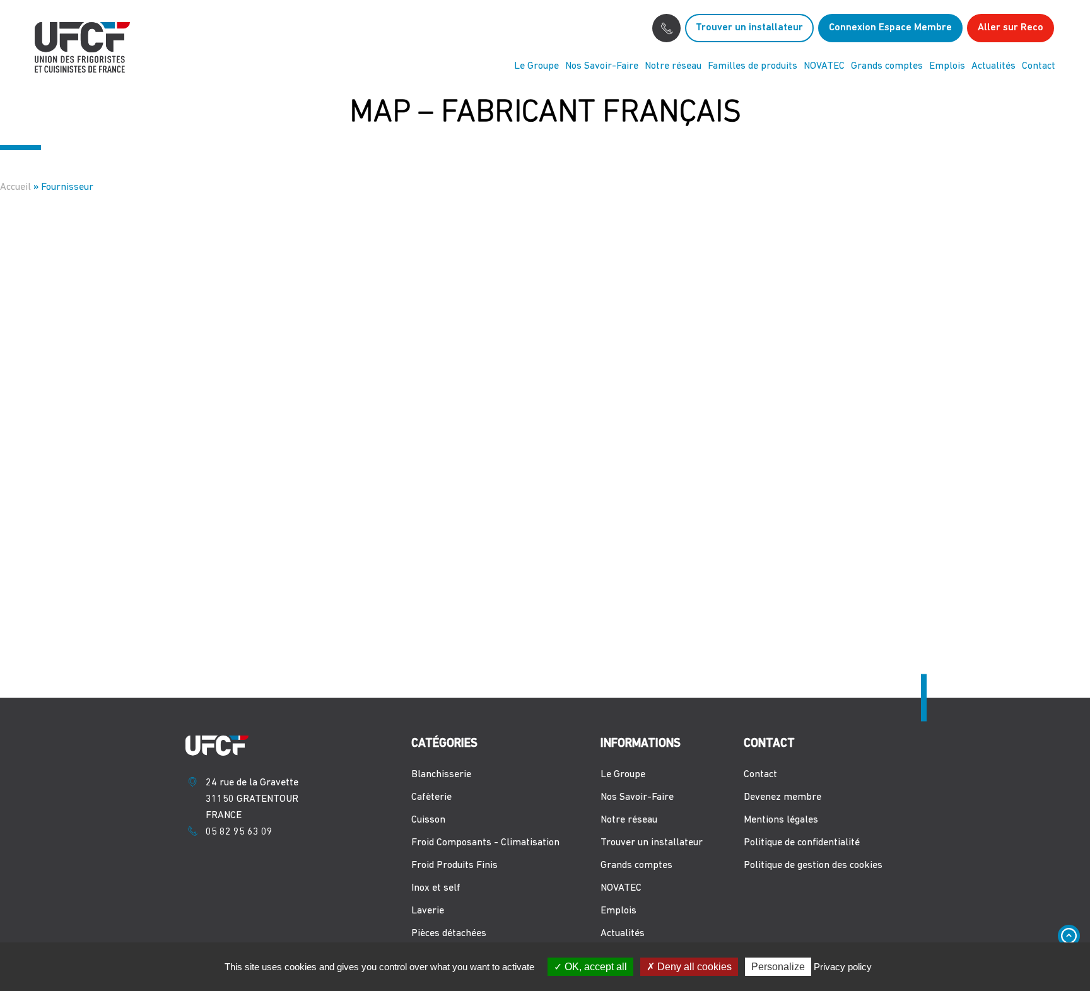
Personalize (778, 966)
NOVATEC (824, 66)
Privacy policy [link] (843, 966)
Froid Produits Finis (454, 865)
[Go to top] (1069, 936)
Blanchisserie (441, 775)
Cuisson (428, 820)
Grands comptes (887, 66)
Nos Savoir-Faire (601, 66)
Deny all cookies (693, 966)
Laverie (427, 911)
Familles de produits (752, 66)
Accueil (15, 187)
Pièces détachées (448, 934)
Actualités (993, 66)
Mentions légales (781, 820)
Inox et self (435, 888)
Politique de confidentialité (802, 843)
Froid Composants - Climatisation (485, 843)
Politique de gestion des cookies (813, 865)
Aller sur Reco (1010, 28)
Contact (1038, 66)
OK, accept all (594, 966)
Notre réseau (673, 66)
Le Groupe (536, 66)
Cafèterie (431, 797)
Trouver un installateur (749, 28)
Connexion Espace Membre (890, 28)
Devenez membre (782, 797)
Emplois (947, 66)
